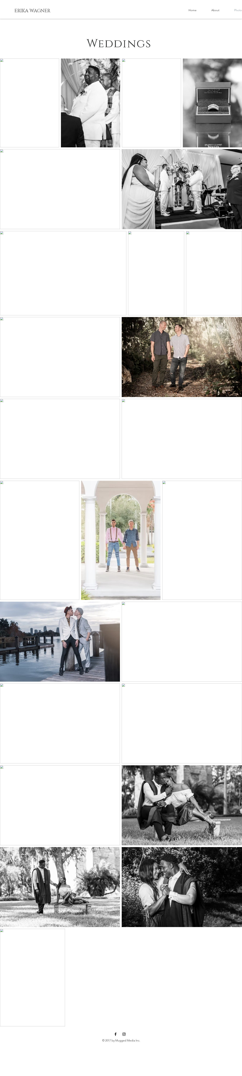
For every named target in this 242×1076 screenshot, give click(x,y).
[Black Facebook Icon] (115, 1034)
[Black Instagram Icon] (124, 1034)
